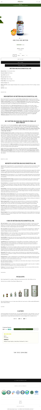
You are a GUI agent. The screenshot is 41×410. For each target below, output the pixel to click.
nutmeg (35, 84)
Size (20, 53)
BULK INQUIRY (22, 65)
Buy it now (20, 62)
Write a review (23, 329)
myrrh (25, 84)
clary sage (22, 84)
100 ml (19, 55)
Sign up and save (20, 406)
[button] (19, 44)
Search (20, 401)
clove (3, 85)
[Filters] (35, 329)
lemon (19, 84)
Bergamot (12, 84)
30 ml (15, 55)
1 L (26, 55)
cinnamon (38, 84)
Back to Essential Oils (21, 380)
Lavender (8, 84)
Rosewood (15, 84)
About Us (20, 402)
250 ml (23, 55)
